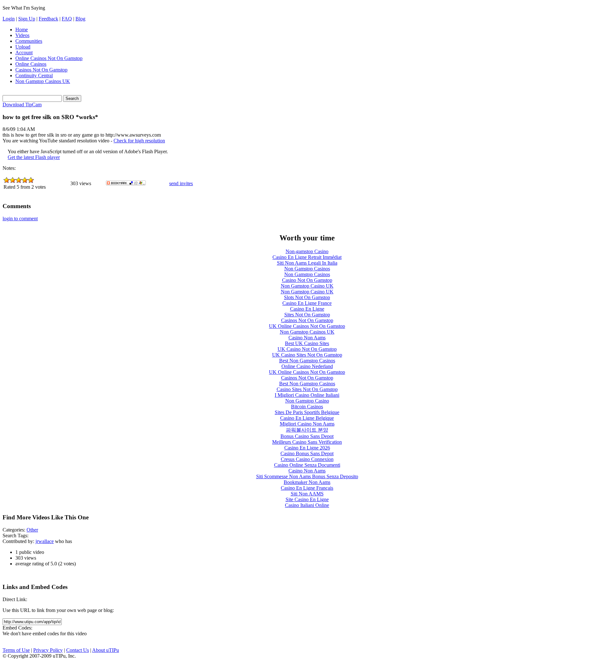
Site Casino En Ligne (307, 499)
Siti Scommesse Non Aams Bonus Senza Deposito (307, 476)
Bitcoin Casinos (307, 406)
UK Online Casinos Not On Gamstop (307, 326)
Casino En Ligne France (307, 303)
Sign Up (26, 18)
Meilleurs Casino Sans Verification (307, 442)
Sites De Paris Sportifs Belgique (307, 412)
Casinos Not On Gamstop (41, 69)
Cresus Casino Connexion (307, 459)
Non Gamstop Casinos (307, 268)
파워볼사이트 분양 (307, 430)
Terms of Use (16, 650)
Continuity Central (34, 75)
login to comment (20, 218)
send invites (181, 183)
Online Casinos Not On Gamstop (49, 58)
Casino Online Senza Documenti (307, 465)
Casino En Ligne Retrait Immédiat (307, 257)
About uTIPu (105, 650)
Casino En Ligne (307, 309)
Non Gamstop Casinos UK (42, 81)
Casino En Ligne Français (307, 488)
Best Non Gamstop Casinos (307, 360)
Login (9, 18)
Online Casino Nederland (307, 366)
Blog (80, 18)
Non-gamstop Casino (307, 251)
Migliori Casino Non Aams (307, 423)
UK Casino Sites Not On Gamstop (307, 355)
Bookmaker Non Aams (307, 482)
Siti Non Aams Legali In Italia (307, 263)
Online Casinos (30, 64)
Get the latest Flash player (34, 157)
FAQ (67, 18)
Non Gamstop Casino (307, 401)
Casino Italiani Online (307, 505)
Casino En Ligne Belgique (307, 418)
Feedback (48, 18)
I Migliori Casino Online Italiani (307, 395)
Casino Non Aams (307, 337)
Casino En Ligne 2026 (307, 447)
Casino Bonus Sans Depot (307, 453)
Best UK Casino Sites (307, 343)
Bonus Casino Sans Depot (307, 436)
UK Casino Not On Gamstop (307, 349)
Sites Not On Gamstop (307, 314)
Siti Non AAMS (307, 493)
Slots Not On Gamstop (307, 297)
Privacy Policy (48, 650)
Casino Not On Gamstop (307, 280)
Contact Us (77, 650)
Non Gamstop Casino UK (307, 286)
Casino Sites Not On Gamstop (307, 389)
